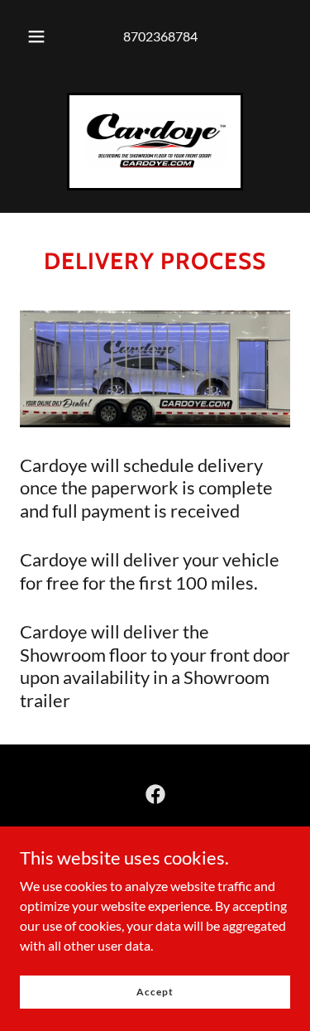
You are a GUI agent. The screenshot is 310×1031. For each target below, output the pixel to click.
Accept (154, 991)
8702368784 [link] (160, 36)
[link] (155, 141)
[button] (36, 36)
